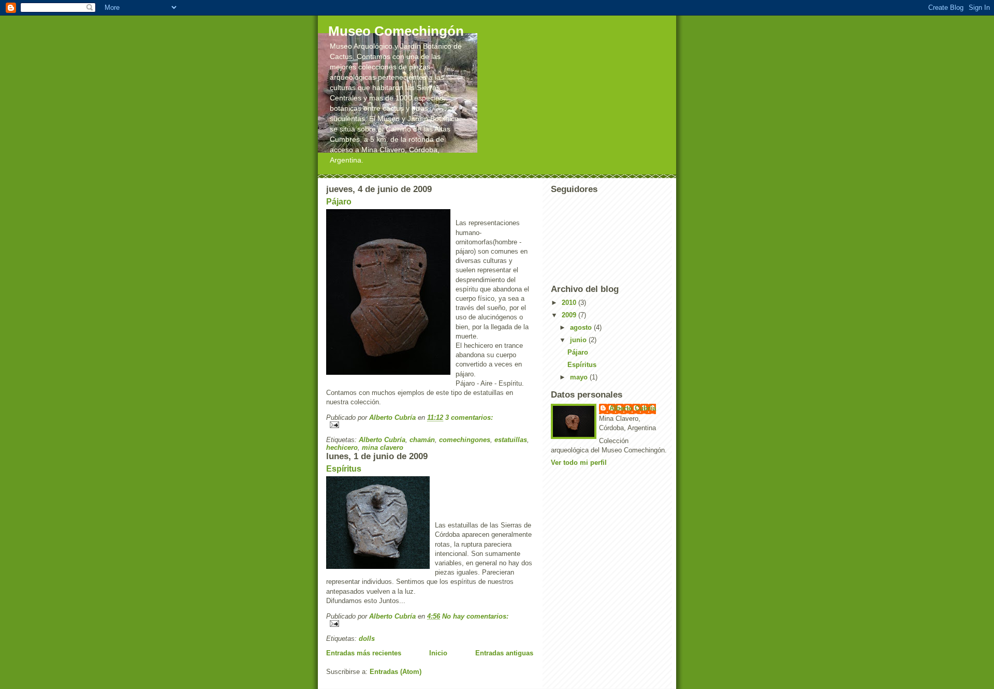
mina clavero (382, 447)
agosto (582, 327)
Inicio (438, 653)
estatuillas (510, 440)
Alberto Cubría (382, 440)
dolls (367, 638)
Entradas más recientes (363, 653)
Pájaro (339, 201)
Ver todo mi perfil (579, 462)
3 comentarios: (469, 417)
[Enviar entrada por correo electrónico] (429, 424)
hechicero (342, 447)
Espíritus (343, 468)
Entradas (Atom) (395, 672)
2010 (570, 302)
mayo (580, 377)
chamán (422, 440)
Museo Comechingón (396, 31)
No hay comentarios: (475, 616)
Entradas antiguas (504, 653)
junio (579, 340)
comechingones (464, 440)
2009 (570, 315)
